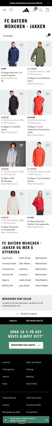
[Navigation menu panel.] (4, 10)
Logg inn (13, 321)
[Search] (41, 10)
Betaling (30, 377)
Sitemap (29, 369)
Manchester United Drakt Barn (41, 264)
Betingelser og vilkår (11, 412)
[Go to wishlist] (11, 10)
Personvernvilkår (33, 405)
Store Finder (31, 384)
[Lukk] (5, 419)
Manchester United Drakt (41, 258)
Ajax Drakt (7, 258)
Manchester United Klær (41, 275)
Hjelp (4, 384)
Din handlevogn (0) (34, 321)
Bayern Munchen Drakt (6, 280)
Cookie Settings (9, 398)
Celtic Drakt (25, 258)
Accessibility (31, 412)
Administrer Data (33, 398)
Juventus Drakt (23, 269)
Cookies (5, 405)
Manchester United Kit (41, 269)
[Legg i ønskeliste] (21, 45)
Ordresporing (8, 369)
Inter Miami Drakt (24, 264)
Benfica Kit (7, 286)
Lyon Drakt (24, 286)
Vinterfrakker (41, 286)
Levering (6, 362)
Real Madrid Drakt (41, 280)
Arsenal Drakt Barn (9, 269)
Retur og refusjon (33, 362)
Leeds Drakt (25, 280)
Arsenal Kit (7, 275)
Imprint (5, 377)
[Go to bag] (47, 10)
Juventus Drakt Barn (24, 275)
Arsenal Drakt (9, 264)
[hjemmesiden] (26, 11)
